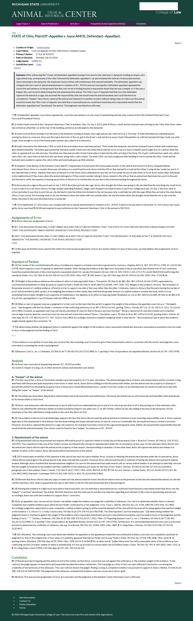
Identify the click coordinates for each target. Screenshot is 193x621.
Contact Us (24, 600)
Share (177, 42)
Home (14, 33)
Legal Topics (22, 23)
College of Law (52, 614)
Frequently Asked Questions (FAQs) (108, 23)
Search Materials (49, 23)
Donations (141, 23)
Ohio (38, 64)
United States (43, 47)
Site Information (27, 597)
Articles (74, 23)
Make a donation (27, 604)
